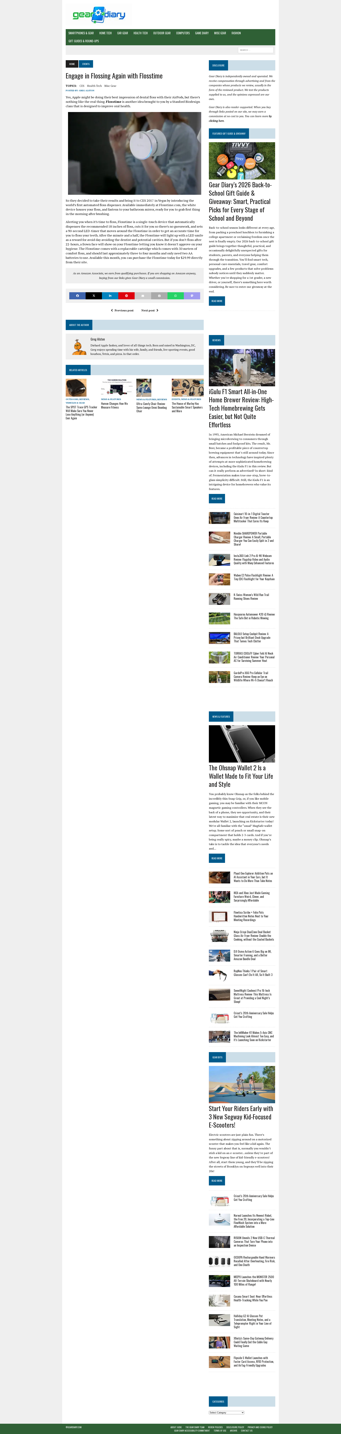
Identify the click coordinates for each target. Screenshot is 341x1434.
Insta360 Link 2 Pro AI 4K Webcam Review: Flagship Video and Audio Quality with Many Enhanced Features (254, 559)
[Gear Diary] (99, 15)
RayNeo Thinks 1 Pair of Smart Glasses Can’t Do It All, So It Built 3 (253, 973)
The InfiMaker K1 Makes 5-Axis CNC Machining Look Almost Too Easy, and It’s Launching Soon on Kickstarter (254, 1036)
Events (176, 399)
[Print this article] (159, 295)
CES (82, 86)
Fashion (236, 33)
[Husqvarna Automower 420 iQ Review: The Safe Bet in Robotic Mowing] (219, 622)
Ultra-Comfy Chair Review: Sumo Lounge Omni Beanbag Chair (151, 407)
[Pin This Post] (126, 295)
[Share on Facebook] (77, 295)
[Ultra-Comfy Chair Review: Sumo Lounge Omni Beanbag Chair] (143, 394)
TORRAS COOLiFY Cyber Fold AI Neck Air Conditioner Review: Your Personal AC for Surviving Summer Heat (254, 657)
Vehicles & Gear (75, 402)
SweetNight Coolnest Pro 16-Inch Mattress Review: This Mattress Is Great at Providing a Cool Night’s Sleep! (253, 996)
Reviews (84, 399)
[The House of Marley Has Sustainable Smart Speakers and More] (188, 394)
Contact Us (247, 1430)
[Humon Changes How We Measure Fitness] (117, 394)
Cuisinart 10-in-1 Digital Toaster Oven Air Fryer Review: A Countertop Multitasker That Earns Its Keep (253, 517)
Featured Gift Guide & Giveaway (228, 133)
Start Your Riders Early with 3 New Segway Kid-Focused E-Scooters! (241, 1116)
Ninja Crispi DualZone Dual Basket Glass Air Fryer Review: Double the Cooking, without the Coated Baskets (254, 936)
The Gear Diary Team (194, 1427)
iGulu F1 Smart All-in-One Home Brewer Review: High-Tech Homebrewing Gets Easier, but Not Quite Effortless (241, 408)
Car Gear (122, 33)
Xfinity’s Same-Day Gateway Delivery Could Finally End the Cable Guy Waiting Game (253, 1342)
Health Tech (141, 33)
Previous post (124, 310)
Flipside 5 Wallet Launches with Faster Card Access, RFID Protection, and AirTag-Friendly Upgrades (254, 1361)
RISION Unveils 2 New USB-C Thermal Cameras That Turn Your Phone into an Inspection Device (254, 1241)
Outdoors (72, 399)
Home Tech (105, 33)
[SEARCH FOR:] (256, 49)
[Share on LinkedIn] (110, 295)
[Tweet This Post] (94, 295)
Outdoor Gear (162, 33)
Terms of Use (220, 1430)
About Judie (176, 1427)
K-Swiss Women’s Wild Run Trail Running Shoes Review (251, 597)
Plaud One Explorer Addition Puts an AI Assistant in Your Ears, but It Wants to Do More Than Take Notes (253, 877)
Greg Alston (86, 90)
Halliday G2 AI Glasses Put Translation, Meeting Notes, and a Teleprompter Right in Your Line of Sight (253, 1321)
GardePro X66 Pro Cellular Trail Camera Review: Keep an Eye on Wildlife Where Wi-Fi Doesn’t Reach (253, 676)
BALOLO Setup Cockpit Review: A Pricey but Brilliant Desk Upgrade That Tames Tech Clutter (252, 637)
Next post (148, 310)
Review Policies (215, 1427)
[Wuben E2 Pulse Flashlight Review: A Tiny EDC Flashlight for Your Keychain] (219, 583)
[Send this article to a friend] (143, 295)
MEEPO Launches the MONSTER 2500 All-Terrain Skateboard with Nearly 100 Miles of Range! (254, 1280)
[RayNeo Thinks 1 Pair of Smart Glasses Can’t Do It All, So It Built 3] (219, 979)
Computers (183, 33)
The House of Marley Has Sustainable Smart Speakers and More (187, 407)
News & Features (111, 399)
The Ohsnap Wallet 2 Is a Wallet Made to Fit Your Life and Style (241, 776)
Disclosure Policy (235, 1427)
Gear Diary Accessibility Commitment (192, 1430)
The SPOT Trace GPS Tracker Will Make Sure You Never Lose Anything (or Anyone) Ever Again (81, 412)
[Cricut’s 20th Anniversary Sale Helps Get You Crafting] (219, 1021)
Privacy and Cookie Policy (260, 1427)
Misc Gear (220, 33)
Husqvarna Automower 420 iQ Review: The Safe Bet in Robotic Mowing (254, 616)
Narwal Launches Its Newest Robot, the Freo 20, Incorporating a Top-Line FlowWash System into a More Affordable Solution (254, 1221)
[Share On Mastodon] (192, 295)
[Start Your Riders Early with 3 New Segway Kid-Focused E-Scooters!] (242, 1101)
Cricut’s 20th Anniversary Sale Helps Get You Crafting (254, 1015)
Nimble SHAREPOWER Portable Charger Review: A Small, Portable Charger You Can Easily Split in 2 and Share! (254, 538)
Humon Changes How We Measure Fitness (114, 405)
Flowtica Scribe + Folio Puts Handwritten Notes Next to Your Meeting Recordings (251, 916)
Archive (233, 1430)
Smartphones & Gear (81, 33)
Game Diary (202, 33)
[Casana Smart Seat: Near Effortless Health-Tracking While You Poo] (219, 1304)
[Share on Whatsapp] (175, 295)
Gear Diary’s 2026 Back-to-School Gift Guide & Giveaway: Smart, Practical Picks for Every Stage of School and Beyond (240, 201)
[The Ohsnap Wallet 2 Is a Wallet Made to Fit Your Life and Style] (242, 760)
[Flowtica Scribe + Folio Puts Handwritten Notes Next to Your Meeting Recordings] (219, 920)
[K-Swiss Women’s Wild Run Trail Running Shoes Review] (219, 602)
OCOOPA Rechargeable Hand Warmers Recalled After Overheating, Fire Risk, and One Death (254, 1261)
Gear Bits (217, 1057)
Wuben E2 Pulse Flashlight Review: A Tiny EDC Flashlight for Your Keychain (254, 577)
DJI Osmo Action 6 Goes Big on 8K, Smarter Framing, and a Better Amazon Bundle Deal (252, 955)
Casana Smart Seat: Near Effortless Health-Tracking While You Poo (253, 1298)
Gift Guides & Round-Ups (84, 41)
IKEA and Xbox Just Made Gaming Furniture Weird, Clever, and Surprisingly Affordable (252, 896)
